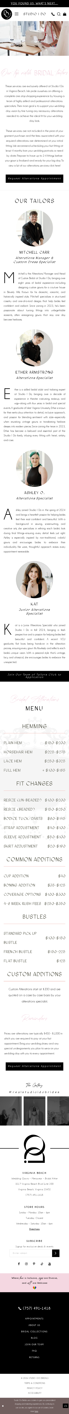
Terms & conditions (34, 1383)
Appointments (34, 1319)
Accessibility (35, 1393)
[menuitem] (17, 14)
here (36, 1411)
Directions (34, 1229)
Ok (65, 1405)
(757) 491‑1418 (34, 1195)
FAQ (34, 1351)
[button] (17, 14)
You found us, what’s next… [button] (34, 3)
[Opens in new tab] (11, 1111)
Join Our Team (34, 1344)
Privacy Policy (35, 1388)
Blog (34, 1338)
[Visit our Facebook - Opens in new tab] (19, 1264)
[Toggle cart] (64, 14)
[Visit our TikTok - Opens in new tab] (41, 1264)
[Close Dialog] (3, 1406)
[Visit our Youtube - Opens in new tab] (49, 1264)
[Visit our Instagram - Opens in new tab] (26, 1264)
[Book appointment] (6, 14)
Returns (34, 1357)
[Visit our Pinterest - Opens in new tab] (34, 1264)
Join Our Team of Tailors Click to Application (34, 676)
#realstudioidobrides (34, 1092)
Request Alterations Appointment (34, 178)
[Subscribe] (55, 1253)
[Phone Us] (53, 14)
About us (34, 1325)
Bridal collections (34, 1331)
